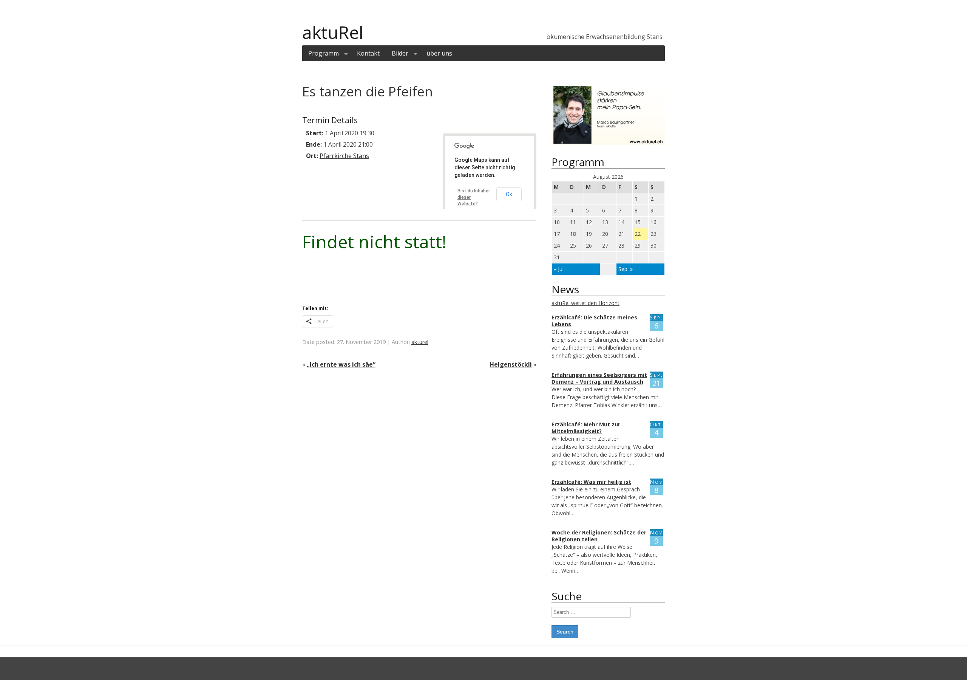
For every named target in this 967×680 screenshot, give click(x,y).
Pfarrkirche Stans (344, 156)
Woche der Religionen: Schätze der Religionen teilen (598, 536)
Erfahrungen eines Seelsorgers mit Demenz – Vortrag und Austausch (599, 378)
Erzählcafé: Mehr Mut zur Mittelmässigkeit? (585, 428)
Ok (509, 194)
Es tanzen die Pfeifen (367, 91)
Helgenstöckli (511, 364)
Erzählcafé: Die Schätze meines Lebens (594, 321)
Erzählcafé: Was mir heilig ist (591, 481)
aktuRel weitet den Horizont (585, 303)
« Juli (559, 269)
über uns (439, 53)
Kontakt (368, 53)
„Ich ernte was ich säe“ (341, 364)
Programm (323, 53)
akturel (419, 341)
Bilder (400, 53)
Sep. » (625, 269)
